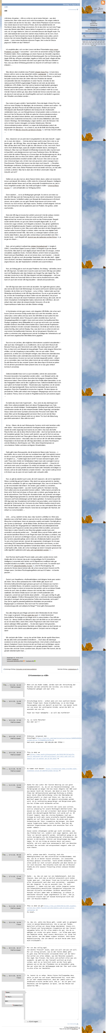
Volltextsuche (93, 33)
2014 (102, 44)
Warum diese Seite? (94, 29)
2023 (101, 42)
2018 (91, 44)
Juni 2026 (95, 41)
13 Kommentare (72, 9)
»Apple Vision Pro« (42, 72)
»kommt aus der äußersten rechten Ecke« (42, 237)
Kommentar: (17, 1005)
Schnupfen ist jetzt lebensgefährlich (26, 669)
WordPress (75, 1029)
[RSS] (103, 3)
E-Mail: (8, 997)
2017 (94, 44)
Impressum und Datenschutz (93, 31)
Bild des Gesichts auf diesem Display (29, 130)
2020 (86, 44)
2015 (99, 44)
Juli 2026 (91, 41)
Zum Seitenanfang (72, 1024)
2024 (98, 42)
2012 (92, 45)
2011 (95, 45)
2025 (95, 42)
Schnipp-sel (15, 659)
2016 (96, 44)
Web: (7, 1001)
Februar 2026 (88, 42)
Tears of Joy (93, 9)
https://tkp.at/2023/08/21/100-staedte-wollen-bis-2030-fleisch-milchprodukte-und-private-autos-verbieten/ (51, 908)
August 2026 (85, 41)
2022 (103, 42)
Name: (7, 992)
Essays (94, 22)
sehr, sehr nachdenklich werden (38, 550)
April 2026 (100, 41)
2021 (83, 44)
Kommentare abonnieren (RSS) (15, 661)
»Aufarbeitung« (72, 669)
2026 (93, 42)
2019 (88, 44)
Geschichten (93, 23)
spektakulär (42, 74)
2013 (104, 44)
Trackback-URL (30, 661)
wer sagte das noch (31, 615)
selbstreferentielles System (23, 566)
